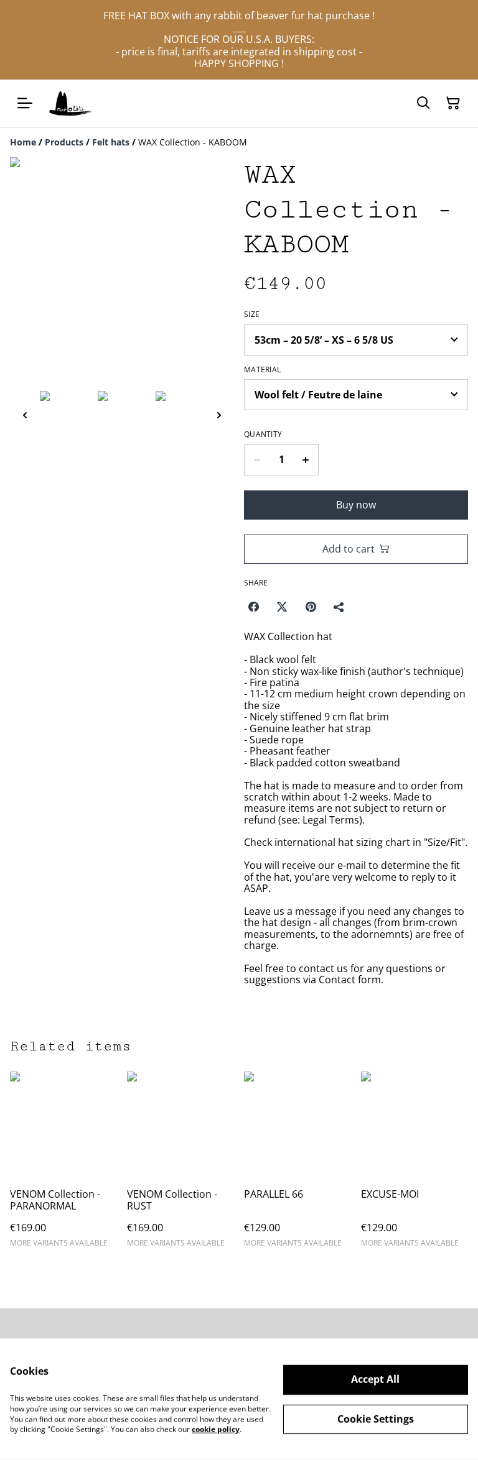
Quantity (263, 434)
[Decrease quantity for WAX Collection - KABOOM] (256, 459)
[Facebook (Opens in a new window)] (253, 606)
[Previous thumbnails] (25, 415)
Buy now (356, 505)
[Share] (339, 606)
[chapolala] (71, 103)
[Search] (423, 103)
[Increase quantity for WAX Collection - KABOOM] (306, 459)
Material (262, 369)
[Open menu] (25, 103)
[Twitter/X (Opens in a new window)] (282, 606)
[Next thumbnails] (219, 415)
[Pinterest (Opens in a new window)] (310, 606)
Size (252, 314)
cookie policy (216, 1429)
